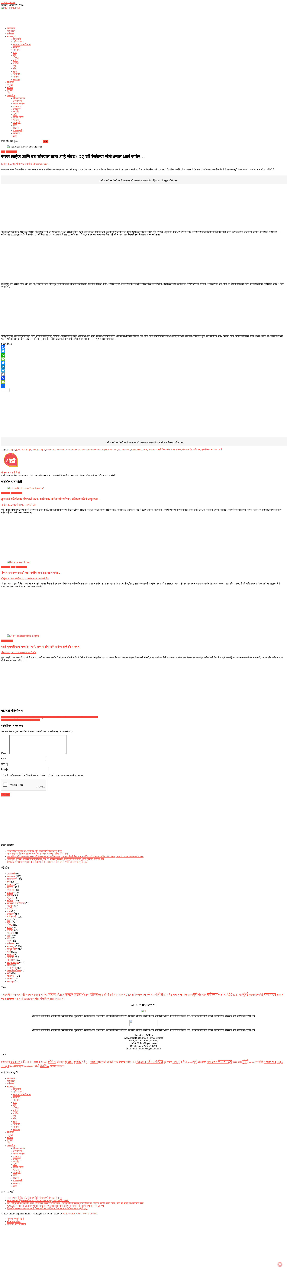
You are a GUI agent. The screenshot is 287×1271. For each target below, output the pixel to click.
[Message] (143, 359)
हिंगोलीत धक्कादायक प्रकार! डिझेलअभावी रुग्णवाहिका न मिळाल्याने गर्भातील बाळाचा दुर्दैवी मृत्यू (47, 861)
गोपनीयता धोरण (13, 1221)
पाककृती (16, 122)
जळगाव (16, 49)
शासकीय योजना (14, 970)
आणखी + (11, 95)
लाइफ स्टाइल (19, 103)
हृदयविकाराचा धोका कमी (211, 449)
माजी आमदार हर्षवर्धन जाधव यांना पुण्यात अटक (20, 720)
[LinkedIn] (143, 367)
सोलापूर (16, 79)
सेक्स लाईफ (176, 449)
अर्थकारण (11, 31)
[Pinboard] (143, 378)
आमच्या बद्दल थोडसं (15, 1218)
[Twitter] (143, 351)
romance (152, 449)
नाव (3, 758)
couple (12, 449)
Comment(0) (42, 164)
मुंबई (15, 71)
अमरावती (17, 39)
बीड (14, 68)
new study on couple (90, 449)
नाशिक (16, 63)
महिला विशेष (18, 117)
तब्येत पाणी (17, 101)
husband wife (63, 449)
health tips (51, 449)
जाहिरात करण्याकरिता (16, 1224)
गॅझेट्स (16, 119)
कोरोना (10, 887)
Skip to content (8, 2)
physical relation (109, 449)
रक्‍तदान (16, 133)
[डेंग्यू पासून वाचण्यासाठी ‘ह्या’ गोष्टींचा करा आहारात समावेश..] (143, 562)
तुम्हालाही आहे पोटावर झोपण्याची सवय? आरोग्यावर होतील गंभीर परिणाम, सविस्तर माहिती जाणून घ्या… (50, 499)
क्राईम (16, 111)
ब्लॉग (15, 125)
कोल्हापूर (16, 47)
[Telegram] (143, 371)
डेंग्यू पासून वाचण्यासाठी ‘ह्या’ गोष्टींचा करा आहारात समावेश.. (30, 572)
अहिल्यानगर (18, 41)
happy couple (38, 449)
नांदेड (15, 60)
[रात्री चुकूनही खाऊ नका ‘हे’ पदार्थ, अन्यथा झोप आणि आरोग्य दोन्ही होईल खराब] (143, 635)
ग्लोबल (10, 87)
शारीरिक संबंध (164, 449)
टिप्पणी (5, 753)
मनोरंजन (10, 33)
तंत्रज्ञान (16, 109)
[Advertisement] (143, 17)
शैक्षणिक (10, 82)
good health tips (23, 449)
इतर (15, 136)
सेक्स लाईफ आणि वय (191, 449)
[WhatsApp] (143, 355)
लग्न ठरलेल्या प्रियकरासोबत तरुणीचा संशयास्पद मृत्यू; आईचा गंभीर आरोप (38, 853)
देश (8, 93)
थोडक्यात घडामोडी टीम (26, 164)
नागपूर (16, 58)
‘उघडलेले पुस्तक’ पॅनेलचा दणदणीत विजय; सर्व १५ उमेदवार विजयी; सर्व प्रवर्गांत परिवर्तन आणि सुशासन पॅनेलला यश (55, 859)
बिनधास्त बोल (19, 98)
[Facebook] (143, 347)
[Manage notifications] (280, 1264)
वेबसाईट (4, 769)
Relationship (124, 449)
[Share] (143, 386)
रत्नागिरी (16, 74)
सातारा (16, 76)
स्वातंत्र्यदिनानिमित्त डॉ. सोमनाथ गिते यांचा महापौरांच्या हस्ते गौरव (34, 851)
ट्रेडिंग (10, 90)
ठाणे (15, 52)
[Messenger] (143, 363)
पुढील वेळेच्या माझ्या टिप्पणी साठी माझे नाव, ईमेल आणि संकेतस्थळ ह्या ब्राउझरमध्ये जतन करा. (44, 775)
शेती (15, 114)
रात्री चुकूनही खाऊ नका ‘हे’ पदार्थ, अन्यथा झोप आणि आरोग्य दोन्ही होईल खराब (40, 646)
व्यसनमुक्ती (17, 130)
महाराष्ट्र (11, 36)
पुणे (14, 66)
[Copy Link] (143, 374)
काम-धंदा (17, 106)
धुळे (14, 55)
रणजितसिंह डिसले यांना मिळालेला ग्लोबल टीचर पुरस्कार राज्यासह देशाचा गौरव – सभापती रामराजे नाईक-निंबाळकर (49, 717)
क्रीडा (10, 84)
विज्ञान (16, 128)
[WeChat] (143, 382)
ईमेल (4, 764)
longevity (75, 449)
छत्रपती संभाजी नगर (22, 44)
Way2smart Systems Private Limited (80, 1213)
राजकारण (11, 28)
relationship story (139, 449)
